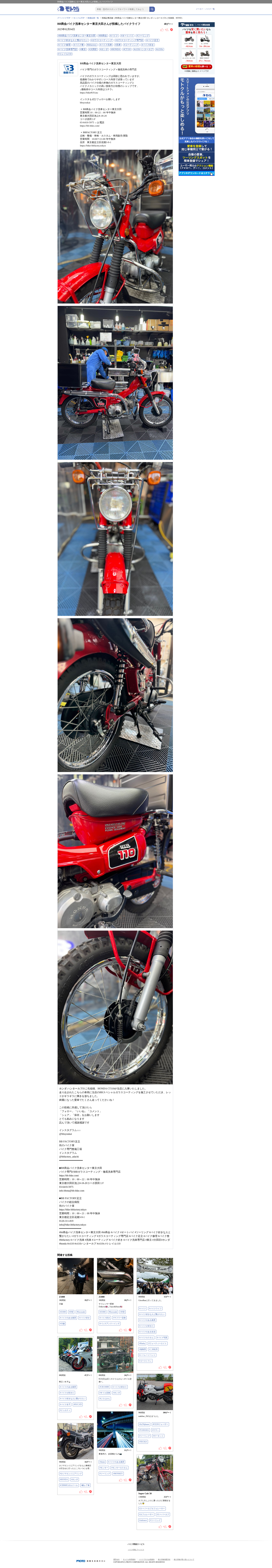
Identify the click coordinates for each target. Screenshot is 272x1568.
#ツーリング (143, 36)
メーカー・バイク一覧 (205, 9)
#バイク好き (148, 45)
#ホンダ (104, 49)
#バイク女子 (65, 1404)
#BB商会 (103, 36)
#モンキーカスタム (119, 1468)
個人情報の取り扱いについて (184, 1559)
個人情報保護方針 (164, 1559)
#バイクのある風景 (68, 1318)
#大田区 (93, 49)
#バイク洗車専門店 (67, 49)
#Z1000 (63, 1312)
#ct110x (159, 49)
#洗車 (118, 45)
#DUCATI (78, 1404)
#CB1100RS (104, 1387)
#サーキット (158, 1436)
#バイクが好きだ (146, 1326)
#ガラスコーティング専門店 (129, 40)
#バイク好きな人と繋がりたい (73, 40)
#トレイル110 (64, 54)
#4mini (102, 1462)
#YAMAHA (144, 1430)
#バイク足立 (152, 40)
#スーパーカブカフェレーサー (152, 1508)
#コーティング (131, 45)
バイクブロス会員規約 (147, 1559)
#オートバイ (127, 36)
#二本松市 (153, 1349)
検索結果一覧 (93, 18)
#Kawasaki (81, 1312)
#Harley (142, 1343)
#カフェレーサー (146, 1514)
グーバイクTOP (63, 18)
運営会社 (116, 1559)
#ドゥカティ (65, 1410)
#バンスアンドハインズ (109, 1323)
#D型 (71, 1312)
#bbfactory (91, 45)
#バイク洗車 (106, 45)
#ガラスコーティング (101, 40)
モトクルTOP (79, 18)
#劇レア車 (85, 1485)
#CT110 (126, 49)
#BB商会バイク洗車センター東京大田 (76, 36)
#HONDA (115, 49)
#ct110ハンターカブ (143, 49)
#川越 (62, 1323)
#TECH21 (143, 1442)
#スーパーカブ (163, 1514)
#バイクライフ (155, 1308)
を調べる (195, 66)
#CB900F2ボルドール (69, 1485)
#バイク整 (79, 45)
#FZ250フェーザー (160, 1424)
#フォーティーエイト (158, 1343)
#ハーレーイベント (147, 1355)
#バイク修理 (64, 45)
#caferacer (143, 1520)
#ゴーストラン (145, 1361)
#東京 (83, 49)
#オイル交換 (105, 1393)
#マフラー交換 (119, 1318)
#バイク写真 (162, 1338)
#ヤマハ (155, 1430)
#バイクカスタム (146, 1338)
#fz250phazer (144, 1424)
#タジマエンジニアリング (71, 1474)
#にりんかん (105, 1398)
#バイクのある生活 (147, 1332)
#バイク (114, 36)
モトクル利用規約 (129, 1559)
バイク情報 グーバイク (136, 1550)
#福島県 (142, 1349)
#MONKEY (118, 1474)
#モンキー (104, 1468)
